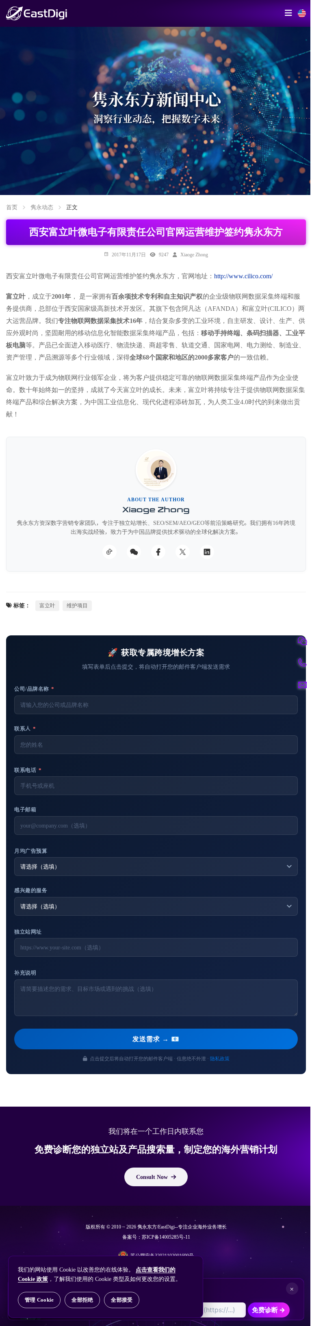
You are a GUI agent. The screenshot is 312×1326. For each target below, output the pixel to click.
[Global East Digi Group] (302, 13)
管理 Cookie (39, 1299)
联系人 (25, 728)
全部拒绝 (82, 1299)
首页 (11, 207)
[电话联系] (302, 663)
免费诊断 (268, 1310)
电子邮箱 (25, 809)
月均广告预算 (30, 851)
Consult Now (152, 1177)
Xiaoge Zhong (194, 254)
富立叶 (47, 605)
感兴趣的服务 (30, 890)
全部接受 (121, 1299)
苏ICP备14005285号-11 (166, 1237)
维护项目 (77, 605)
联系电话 (27, 770)
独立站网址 (28, 931)
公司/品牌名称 (34, 688)
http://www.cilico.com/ (243, 276)
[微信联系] (302, 641)
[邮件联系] (302, 685)
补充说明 (25, 972)
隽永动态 (41, 207)
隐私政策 (220, 1058)
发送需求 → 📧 (156, 1039)
